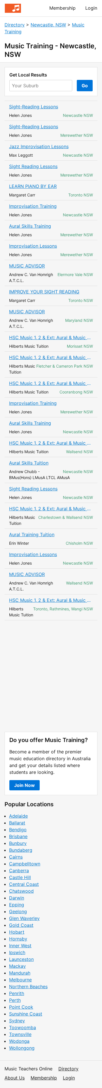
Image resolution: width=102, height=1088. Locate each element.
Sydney (17, 1020)
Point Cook (21, 1007)
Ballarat (17, 823)
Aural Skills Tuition (28, 463)
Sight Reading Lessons (33, 166)
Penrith (16, 993)
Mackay (17, 966)
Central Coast (24, 884)
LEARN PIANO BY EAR (33, 186)
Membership (62, 8)
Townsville (20, 1034)
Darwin (16, 898)
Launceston (21, 959)
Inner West (20, 945)
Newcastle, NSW (48, 25)
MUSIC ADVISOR (27, 266)
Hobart (16, 932)
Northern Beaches (28, 986)
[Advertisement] (51, 676)
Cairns (16, 857)
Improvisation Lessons (33, 246)
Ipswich (17, 952)
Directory (15, 25)
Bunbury (18, 843)
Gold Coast (21, 925)
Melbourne (20, 980)
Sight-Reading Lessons (33, 106)
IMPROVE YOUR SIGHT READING (44, 292)
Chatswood (21, 891)
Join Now (24, 785)
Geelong (18, 911)
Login (91, 8)
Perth (15, 1000)
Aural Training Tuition (31, 534)
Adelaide (18, 816)
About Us (15, 1078)
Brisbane (18, 836)
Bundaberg (20, 850)
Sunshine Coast (25, 1014)
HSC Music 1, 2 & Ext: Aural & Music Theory (51, 337)
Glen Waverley (24, 918)
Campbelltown (24, 864)
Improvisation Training (33, 206)
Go (85, 85)
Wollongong (22, 1048)
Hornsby (18, 939)
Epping (16, 904)
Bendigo (18, 829)
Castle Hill (20, 877)
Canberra (19, 870)
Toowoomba (22, 1027)
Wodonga (19, 1041)
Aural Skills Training (30, 226)
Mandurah (19, 973)
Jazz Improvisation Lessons (39, 146)
